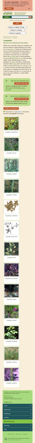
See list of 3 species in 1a (20, 80)
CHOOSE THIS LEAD (21, 83)
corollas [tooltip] (10, 88)
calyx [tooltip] (18, 65)
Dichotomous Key (7, 37)
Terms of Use (18, 434)
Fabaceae (14, 37)
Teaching (6, 425)
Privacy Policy (11, 434)
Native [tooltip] (15, 63)
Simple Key (7, 409)
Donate (9, 8)
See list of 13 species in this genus (15, 42)
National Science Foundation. (14, 439)
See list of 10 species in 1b (19, 96)
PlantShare (7, 413)
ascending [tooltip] (12, 56)
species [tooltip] (12, 49)
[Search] (30, 17)
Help (17, 23)
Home (5, 405)
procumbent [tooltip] (15, 58)
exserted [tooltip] (9, 65)
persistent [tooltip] (8, 89)
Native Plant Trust (8, 395)
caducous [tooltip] (24, 103)
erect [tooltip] (21, 58)
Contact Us (25, 434)
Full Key (6, 417)
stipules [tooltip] (23, 88)
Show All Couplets (11, 108)
